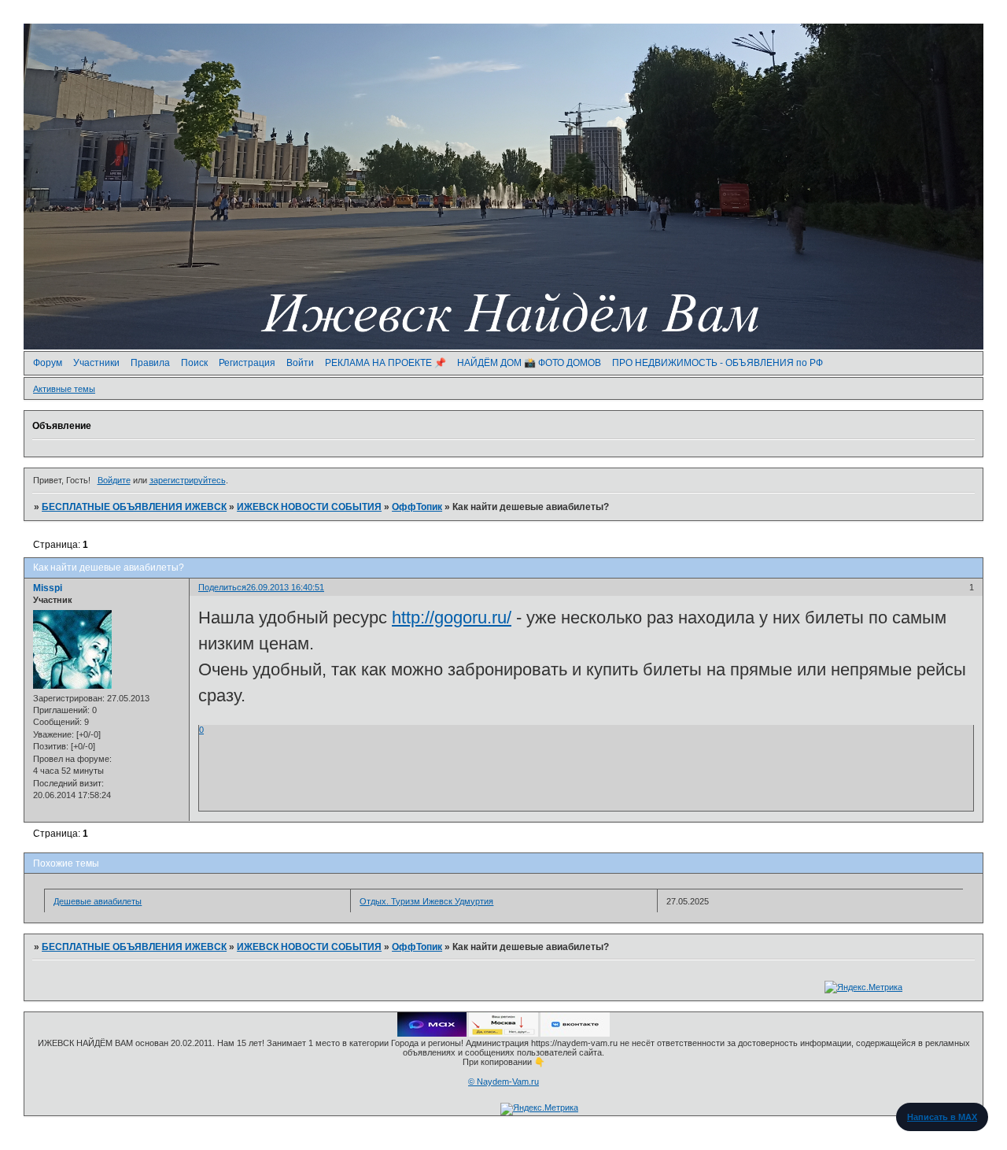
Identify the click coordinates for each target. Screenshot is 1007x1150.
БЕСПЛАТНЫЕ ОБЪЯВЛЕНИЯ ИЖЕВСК (134, 506)
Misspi (47, 587)
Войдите (114, 480)
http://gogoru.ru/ (451, 617)
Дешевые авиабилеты (97, 901)
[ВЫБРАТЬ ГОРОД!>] (503, 1033)
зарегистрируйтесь (187, 480)
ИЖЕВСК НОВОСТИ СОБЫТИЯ (309, 506)
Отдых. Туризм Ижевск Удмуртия (426, 901)
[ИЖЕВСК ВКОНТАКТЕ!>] (575, 1033)
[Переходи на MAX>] (432, 1033)
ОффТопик (417, 506)
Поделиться (222, 587)
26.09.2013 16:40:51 (285, 587)
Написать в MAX (942, 1117)
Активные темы (64, 389)
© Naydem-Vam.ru (503, 1081)
